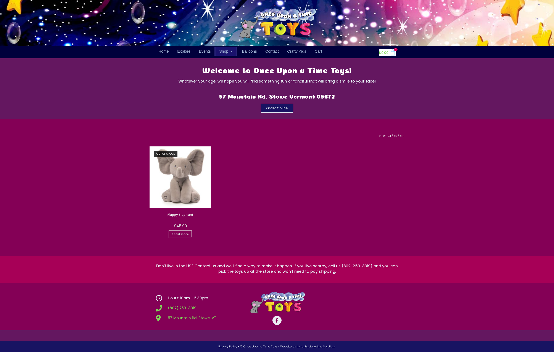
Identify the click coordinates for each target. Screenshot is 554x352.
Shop (223, 51)
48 (395, 136)
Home (163, 51)
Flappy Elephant (180, 214)
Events (205, 51)
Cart (318, 51)
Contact (272, 51)
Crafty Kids (296, 51)
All (402, 136)
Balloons (249, 51)
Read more (180, 234)
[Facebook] (277, 320)
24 (389, 136)
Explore (183, 51)
